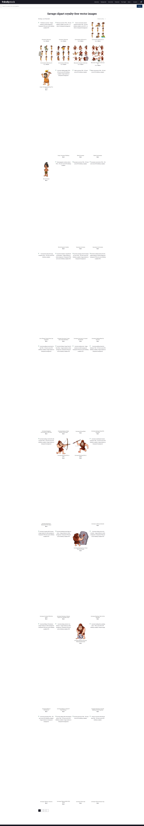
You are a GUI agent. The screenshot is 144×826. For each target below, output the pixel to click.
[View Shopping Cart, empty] (141, 2)
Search (139, 6)
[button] (131, 2)
